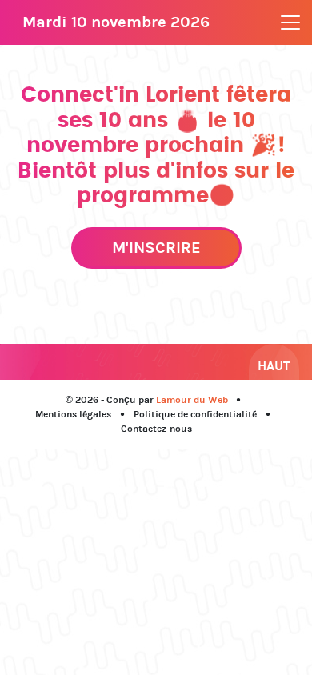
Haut (274, 365)
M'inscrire (156, 247)
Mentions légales (73, 414)
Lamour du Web (192, 399)
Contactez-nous (156, 428)
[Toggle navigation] (290, 22)
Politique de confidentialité (195, 414)
